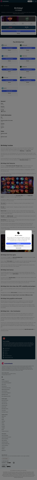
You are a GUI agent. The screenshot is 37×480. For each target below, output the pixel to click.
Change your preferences (18, 245)
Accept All (18, 243)
